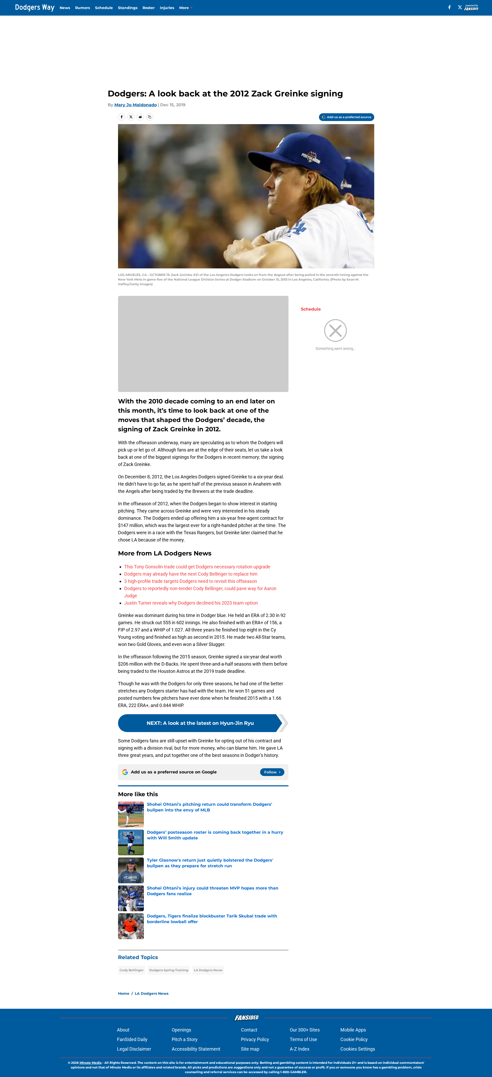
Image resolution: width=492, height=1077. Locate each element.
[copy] (149, 116)
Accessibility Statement (196, 1049)
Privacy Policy (255, 1039)
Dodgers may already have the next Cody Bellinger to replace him (190, 574)
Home (123, 993)
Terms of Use (303, 1039)
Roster (149, 7)
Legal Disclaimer (134, 1049)
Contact (249, 1030)
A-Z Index (299, 1049)
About (123, 1030)
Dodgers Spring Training (168, 970)
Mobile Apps (353, 1030)
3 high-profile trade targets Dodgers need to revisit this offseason (190, 581)
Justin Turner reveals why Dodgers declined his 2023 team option (191, 603)
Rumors (82, 7)
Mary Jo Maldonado (135, 104)
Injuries (167, 7)
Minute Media (90, 1063)
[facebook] (449, 7)
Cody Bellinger (132, 970)
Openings (181, 1030)
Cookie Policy (354, 1039)
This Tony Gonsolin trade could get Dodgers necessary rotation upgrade (197, 566)
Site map (250, 1049)
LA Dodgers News (208, 970)
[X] (460, 7)
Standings (127, 7)
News (65, 7)
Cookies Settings (357, 1049)
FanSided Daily (132, 1039)
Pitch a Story (185, 1039)
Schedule (104, 7)
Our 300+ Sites (305, 1030)
